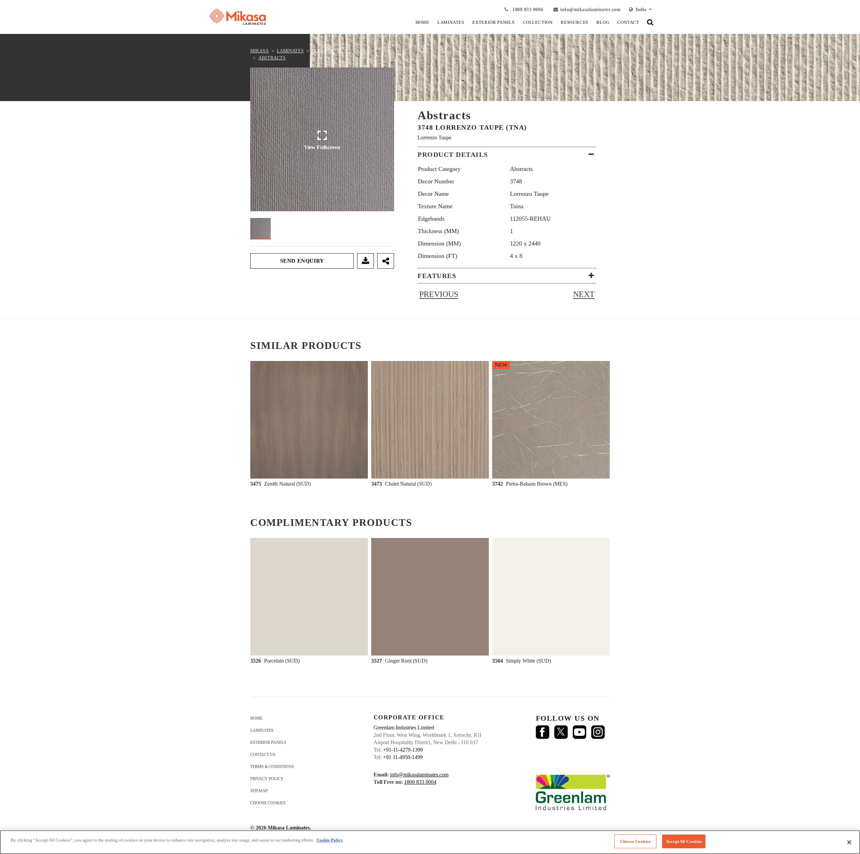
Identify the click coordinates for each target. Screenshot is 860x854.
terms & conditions (272, 766)
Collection (327, 50)
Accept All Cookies (684, 841)
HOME (422, 22)
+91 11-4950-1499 (403, 757)
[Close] (849, 842)
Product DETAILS (453, 154)
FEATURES (437, 275)
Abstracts (272, 57)
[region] (430, 842)
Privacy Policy (267, 778)
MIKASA (259, 50)
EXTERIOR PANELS (493, 22)
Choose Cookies (268, 803)
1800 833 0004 (527, 9)
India (640, 9)
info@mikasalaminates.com (590, 9)
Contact (628, 22)
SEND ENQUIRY (302, 261)
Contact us (262, 754)
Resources (574, 22)
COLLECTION (538, 22)
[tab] (507, 154)
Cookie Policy (329, 840)
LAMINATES (450, 22)
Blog (602, 22)
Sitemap (259, 791)
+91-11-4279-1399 (403, 750)
